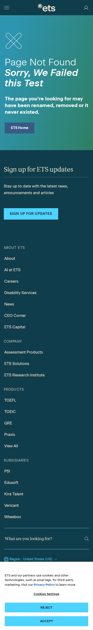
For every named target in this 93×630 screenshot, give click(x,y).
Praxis (9, 434)
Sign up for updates (31, 214)
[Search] (86, 538)
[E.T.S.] (46, 7)
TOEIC (10, 411)
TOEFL (10, 400)
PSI (7, 471)
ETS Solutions (16, 363)
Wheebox (12, 517)
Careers (11, 281)
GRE (8, 423)
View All (11, 446)
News (9, 304)
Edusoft (11, 482)
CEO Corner (15, 315)
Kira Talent (13, 494)
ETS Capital (14, 327)
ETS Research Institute (24, 375)
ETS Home (19, 128)
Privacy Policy (44, 584)
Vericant (11, 505)
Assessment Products (23, 352)
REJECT (47, 607)
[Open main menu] (7, 7)
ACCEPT (46, 621)
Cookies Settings (46, 594)
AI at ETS (12, 270)
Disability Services (20, 292)
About (9, 258)
